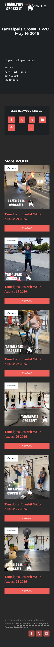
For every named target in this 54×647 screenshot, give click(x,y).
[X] (22, 120)
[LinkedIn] (42, 120)
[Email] (31, 128)
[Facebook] (11, 120)
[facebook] (31, 634)
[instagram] (47, 634)
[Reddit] (32, 120)
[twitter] (39, 634)
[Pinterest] (11, 128)
